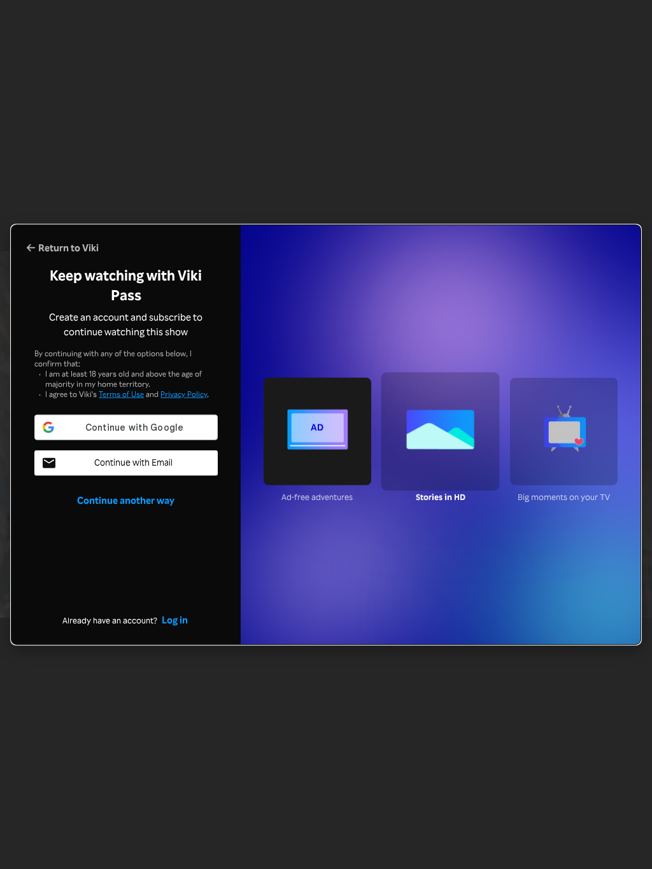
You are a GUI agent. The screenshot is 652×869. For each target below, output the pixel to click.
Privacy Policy (183, 394)
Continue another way (125, 500)
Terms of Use (121, 394)
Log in (175, 619)
